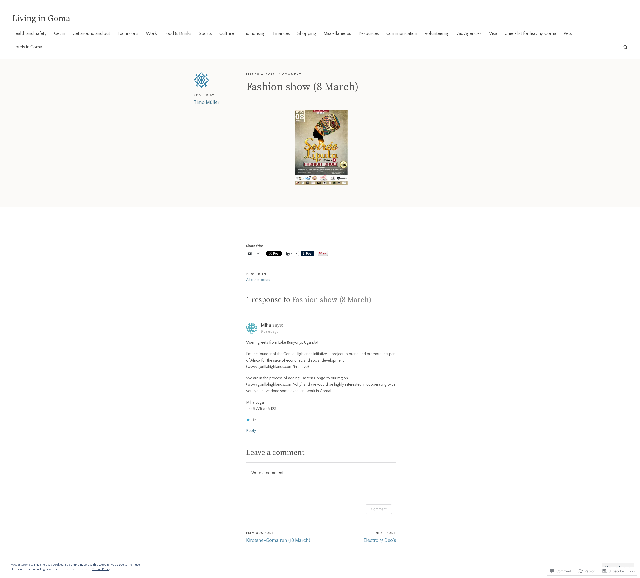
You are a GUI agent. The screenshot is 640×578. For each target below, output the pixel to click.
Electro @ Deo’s (380, 540)
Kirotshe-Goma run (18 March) (278, 540)
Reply (251, 430)
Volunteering (437, 33)
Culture (227, 33)
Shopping (307, 33)
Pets (568, 33)
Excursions (128, 33)
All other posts (258, 280)
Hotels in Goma (27, 47)
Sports (205, 33)
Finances (281, 33)
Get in (59, 33)
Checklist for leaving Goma (530, 33)
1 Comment (290, 74)
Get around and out (91, 33)
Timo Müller (207, 102)
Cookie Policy (101, 569)
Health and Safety (29, 33)
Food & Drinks (178, 33)
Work (151, 33)
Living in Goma (41, 18)
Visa (493, 33)
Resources (369, 33)
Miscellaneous (337, 33)
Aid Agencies (469, 33)
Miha (266, 325)
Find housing (254, 33)
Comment (379, 509)
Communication (401, 33)
